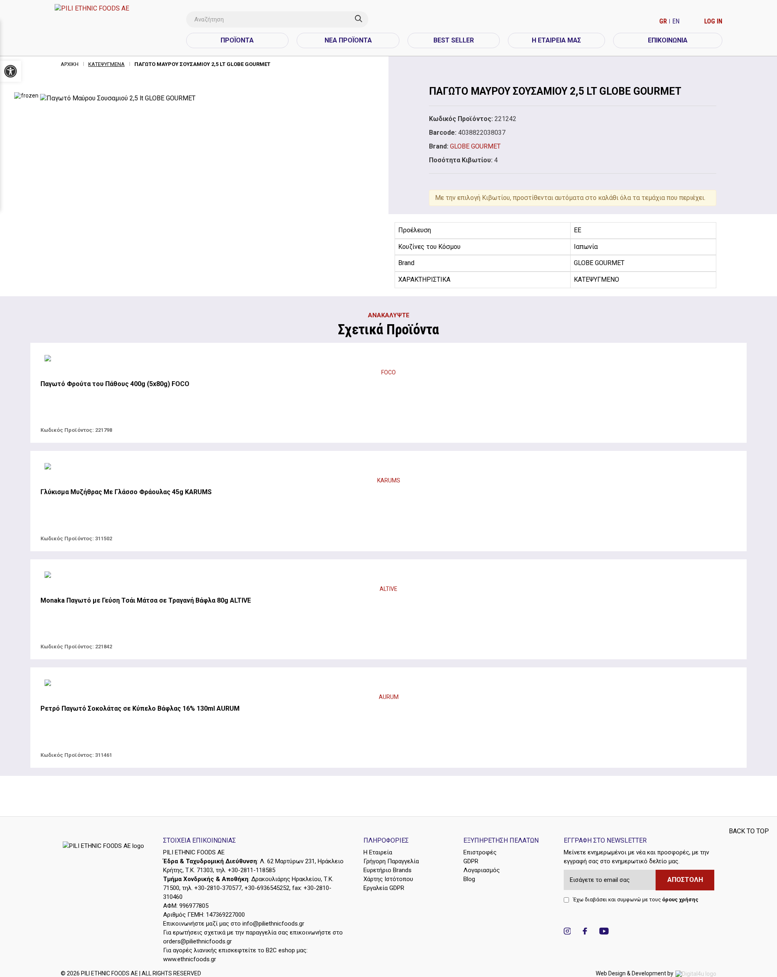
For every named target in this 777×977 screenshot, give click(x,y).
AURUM (389, 697)
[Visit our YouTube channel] (604, 932)
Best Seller (453, 40)
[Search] (361, 19)
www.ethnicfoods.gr (189, 959)
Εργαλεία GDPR (383, 888)
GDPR (470, 861)
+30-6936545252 (266, 888)
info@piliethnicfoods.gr (273, 923)
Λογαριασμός (481, 870)
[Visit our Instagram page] (567, 932)
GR (664, 21)
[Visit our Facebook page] (585, 932)
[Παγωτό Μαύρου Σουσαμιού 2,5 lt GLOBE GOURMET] (210, 98)
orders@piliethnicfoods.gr (197, 941)
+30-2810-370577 (218, 888)
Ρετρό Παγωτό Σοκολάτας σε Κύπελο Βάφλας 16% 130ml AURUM (140, 708)
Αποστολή (685, 880)
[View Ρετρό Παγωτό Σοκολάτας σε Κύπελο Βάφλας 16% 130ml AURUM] (388, 684)
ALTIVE (388, 589)
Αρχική (70, 64)
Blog (469, 879)
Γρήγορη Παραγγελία (391, 861)
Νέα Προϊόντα (348, 40)
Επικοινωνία (668, 40)
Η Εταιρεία (377, 852)
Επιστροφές (480, 852)
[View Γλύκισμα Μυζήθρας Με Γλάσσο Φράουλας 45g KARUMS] (388, 467)
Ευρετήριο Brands (387, 870)
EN (675, 21)
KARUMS (388, 480)
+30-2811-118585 (251, 870)
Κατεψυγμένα (106, 64)
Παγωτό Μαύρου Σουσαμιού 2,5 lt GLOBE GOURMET (202, 64)
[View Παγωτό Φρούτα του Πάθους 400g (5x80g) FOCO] (388, 359)
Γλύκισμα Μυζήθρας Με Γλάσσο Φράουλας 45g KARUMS (126, 492)
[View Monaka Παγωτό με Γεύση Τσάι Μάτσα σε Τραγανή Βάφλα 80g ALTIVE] (388, 575)
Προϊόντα (237, 40)
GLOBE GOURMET (475, 146)
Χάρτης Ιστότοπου (388, 879)
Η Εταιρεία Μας (556, 40)
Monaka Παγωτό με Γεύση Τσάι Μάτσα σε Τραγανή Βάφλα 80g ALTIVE (145, 600)
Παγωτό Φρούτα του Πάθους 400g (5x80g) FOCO (114, 384)
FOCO (388, 372)
